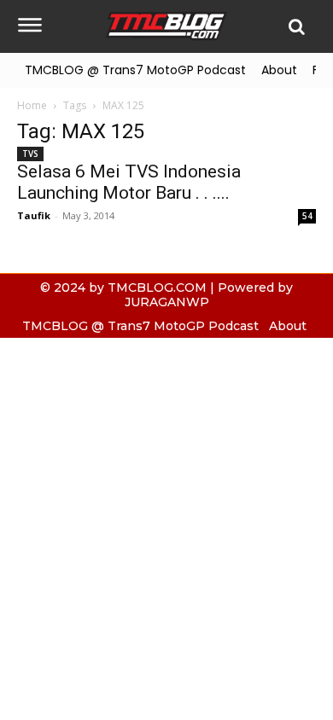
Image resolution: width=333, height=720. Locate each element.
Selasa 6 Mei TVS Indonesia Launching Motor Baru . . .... (129, 182)
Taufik (33, 215)
